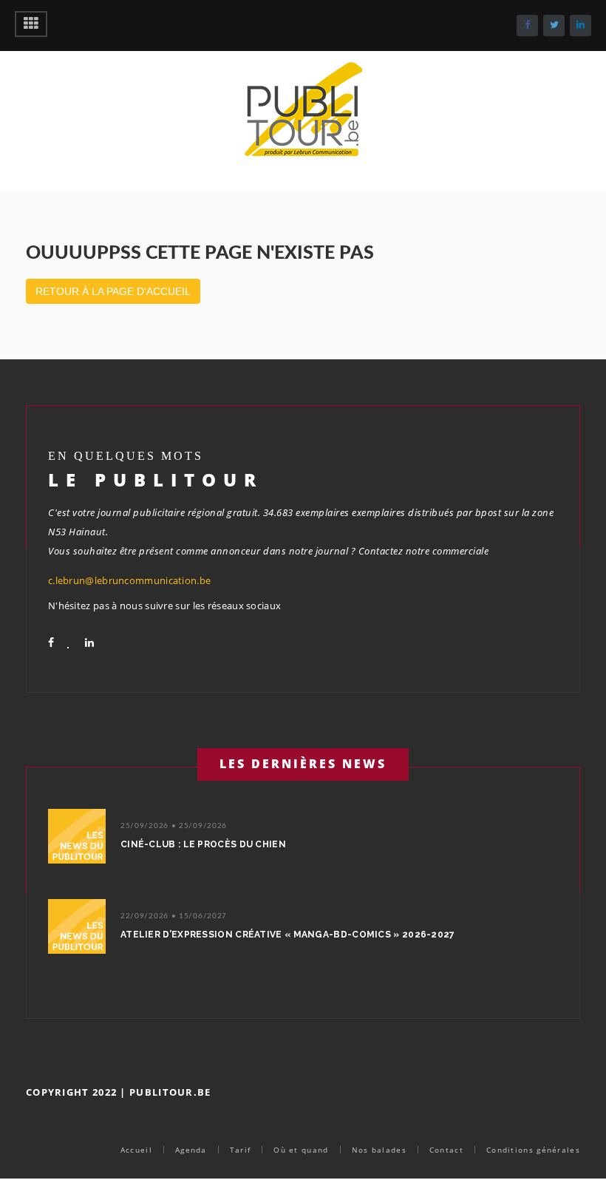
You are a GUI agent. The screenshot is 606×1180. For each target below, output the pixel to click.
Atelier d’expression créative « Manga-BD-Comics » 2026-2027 (287, 934)
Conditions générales (533, 1149)
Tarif (240, 1149)
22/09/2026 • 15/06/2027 (173, 916)
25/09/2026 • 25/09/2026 (173, 826)
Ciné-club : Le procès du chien (203, 844)
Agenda (191, 1149)
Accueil (136, 1149)
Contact (446, 1149)
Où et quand (300, 1149)
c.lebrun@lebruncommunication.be (129, 580)
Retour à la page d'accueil (113, 291)
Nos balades (379, 1149)
